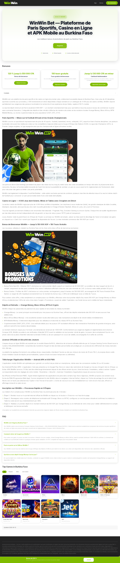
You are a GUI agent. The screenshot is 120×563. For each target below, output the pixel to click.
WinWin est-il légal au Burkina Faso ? (15, 423)
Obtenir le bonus (21, 83)
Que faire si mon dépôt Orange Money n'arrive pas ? (20, 454)
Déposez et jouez (60, 84)
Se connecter (112, 3)
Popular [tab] (11, 471)
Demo (11, 486)
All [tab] (4, 471)
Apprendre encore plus (98, 84)
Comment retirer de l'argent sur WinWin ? (17, 434)
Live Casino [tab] (25, 471)
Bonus (101, 3)
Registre (60, 45)
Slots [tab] (17, 471)
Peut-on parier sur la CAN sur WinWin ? (16, 445)
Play (11, 482)
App (95, 3)
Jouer (89, 560)
